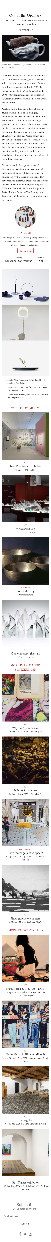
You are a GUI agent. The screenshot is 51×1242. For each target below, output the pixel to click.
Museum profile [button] (25, 250)
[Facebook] (20, 1234)
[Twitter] (25, 1234)
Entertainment (25, 849)
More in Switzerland (25, 930)
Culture (25, 587)
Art (25, 462)
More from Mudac (25, 408)
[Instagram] (30, 1234)
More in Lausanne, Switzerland (25, 667)
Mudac (25, 232)
